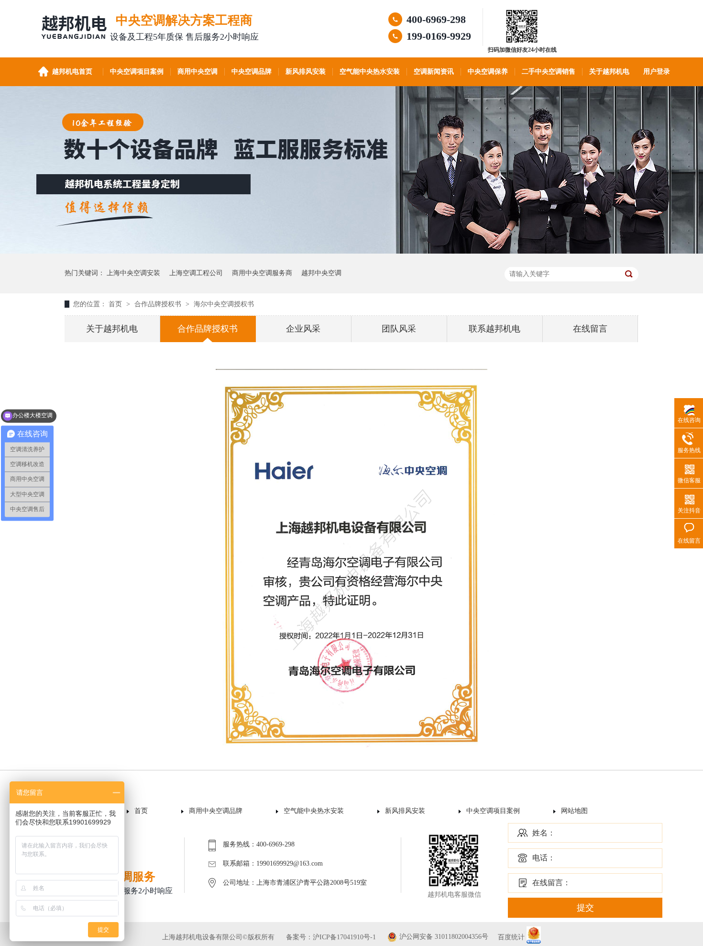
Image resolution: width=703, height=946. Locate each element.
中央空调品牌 (251, 71)
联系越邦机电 (494, 329)
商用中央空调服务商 (262, 273)
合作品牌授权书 (158, 304)
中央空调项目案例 (137, 71)
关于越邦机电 (609, 71)
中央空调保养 (488, 71)
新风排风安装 (306, 71)
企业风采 (303, 329)
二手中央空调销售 (548, 71)
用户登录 (656, 71)
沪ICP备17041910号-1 (344, 937)
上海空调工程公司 (196, 273)
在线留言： (551, 883)
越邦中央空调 (321, 273)
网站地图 (574, 810)
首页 (116, 304)
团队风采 (399, 329)
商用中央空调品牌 (215, 810)
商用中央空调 (197, 71)
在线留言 (590, 329)
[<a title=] (522, 41)
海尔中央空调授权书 (224, 304)
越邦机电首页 (72, 71)
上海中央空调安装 (133, 273)
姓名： (543, 833)
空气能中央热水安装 (370, 71)
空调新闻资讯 (434, 71)
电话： (543, 858)
